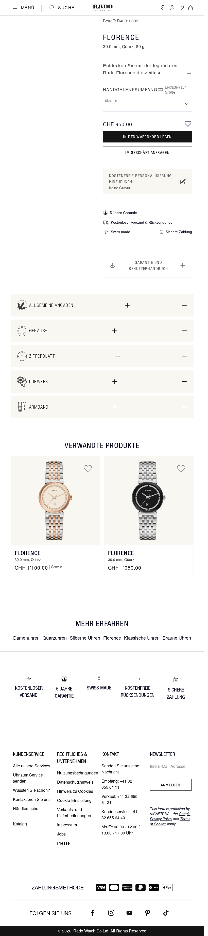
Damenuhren (26, 637)
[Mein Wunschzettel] (181, 8)
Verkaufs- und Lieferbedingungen (74, 812)
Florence (28, 552)
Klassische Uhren (142, 637)
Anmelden (170, 785)
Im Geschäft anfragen (147, 152)
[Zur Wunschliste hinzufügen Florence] (88, 468)
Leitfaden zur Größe (175, 89)
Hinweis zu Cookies (75, 791)
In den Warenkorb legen (147, 136)
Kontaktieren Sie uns (31, 799)
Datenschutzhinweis (75, 782)
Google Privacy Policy (170, 816)
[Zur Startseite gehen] (103, 8)
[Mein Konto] (172, 8)
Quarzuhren (55, 637)
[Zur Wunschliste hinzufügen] (188, 124)
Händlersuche (25, 808)
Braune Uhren (177, 637)
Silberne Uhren (85, 637)
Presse (63, 843)
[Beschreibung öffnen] (189, 73)
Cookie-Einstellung (74, 800)
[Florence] (55, 500)
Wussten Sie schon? (31, 790)
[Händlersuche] (163, 8)
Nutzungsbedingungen (77, 773)
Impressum (67, 825)
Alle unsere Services (31, 766)
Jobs (61, 834)
